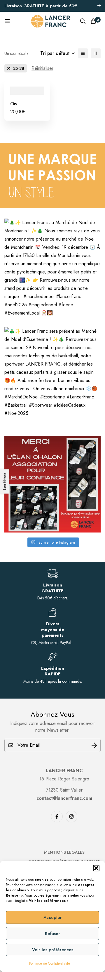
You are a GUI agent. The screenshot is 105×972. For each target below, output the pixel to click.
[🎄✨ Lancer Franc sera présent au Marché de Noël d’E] (52, 375)
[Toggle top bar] (99, 6)
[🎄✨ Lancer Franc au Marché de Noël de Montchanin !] (52, 267)
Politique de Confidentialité (49, 963)
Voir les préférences (52, 949)
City (13, 104)
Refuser (52, 933)
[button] (96, 868)
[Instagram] (71, 816)
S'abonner (94, 745)
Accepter (52, 917)
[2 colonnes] (96, 53)
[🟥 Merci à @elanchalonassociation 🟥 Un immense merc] (52, 484)
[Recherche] (83, 21)
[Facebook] (57, 816)
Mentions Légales (64, 852)
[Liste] (83, 53)
